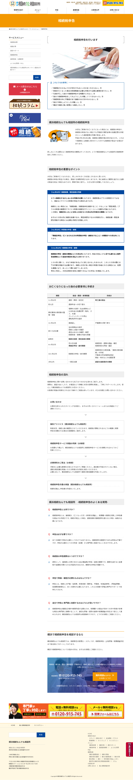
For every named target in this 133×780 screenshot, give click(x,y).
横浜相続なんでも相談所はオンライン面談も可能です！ (25, 69)
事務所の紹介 (92, 736)
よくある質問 (115, 747)
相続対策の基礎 (94, 756)
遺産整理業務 (103, 747)
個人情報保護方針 (24, 725)
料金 (89, 750)
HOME (13, 725)
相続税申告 (14, 55)
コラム (115, 761)
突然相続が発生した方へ (111, 759)
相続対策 (13, 46)
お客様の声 (91, 763)
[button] (105, 676)
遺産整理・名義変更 (16, 59)
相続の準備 (105, 754)
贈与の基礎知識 (106, 756)
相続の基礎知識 (94, 754)
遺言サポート (14, 50)
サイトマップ (102, 740)
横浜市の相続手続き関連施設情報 (99, 761)
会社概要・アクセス (112, 738)
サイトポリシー (39, 725)
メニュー (90, 743)
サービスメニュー (16, 37)
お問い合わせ (92, 766)
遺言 (99, 759)
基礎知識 (90, 752)
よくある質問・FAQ (16, 63)
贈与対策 (117, 756)
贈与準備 (92, 759)
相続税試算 (14, 42)
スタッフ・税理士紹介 (96, 738)
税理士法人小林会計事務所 (17, 748)
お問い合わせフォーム (95, 406)
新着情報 (92, 740)
